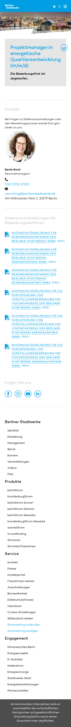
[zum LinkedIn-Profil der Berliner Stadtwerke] (38, 393)
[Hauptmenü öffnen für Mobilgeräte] (65, 6)
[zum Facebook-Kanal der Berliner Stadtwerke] (9, 393)
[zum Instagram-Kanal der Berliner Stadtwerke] (19, 393)
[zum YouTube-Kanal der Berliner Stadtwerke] (28, 393)
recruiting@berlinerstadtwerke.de (30, 193)
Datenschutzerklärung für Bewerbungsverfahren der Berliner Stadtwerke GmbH (34, 236)
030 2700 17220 (17, 184)
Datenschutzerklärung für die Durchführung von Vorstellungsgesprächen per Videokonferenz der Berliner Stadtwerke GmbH (37, 299)
